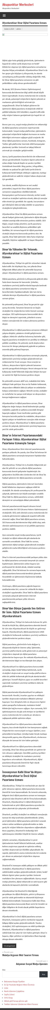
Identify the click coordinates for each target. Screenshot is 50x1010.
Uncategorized (9, 946)
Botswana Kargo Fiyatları (14, 981)
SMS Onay (8, 997)
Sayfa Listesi (9, 994)
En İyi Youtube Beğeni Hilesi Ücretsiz (19, 984)
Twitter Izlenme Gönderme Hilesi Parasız (21, 1004)
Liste (6, 988)
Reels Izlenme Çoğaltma (14, 991)
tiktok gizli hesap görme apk (15, 1001)
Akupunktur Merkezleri (17, 4)
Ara (3, 969)
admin (18, 29)
